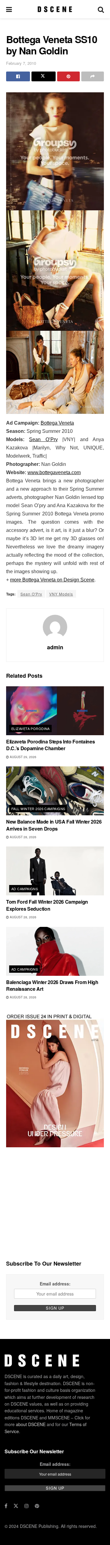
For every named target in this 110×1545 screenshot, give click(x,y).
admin (55, 647)
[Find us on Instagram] (26, 1506)
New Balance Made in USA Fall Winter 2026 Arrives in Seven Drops (53, 825)
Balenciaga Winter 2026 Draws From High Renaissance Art (52, 985)
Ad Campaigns (24, 888)
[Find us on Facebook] (6, 1506)
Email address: (55, 1284)
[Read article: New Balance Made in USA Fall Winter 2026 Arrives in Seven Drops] (55, 790)
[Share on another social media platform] (92, 76)
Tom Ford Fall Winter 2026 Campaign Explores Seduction (47, 905)
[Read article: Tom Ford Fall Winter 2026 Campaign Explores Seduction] (55, 870)
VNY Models (61, 593)
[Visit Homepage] (54, 9)
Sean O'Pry (31, 593)
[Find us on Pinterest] (37, 1506)
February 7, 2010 (21, 63)
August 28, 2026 (22, 837)
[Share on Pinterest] (68, 76)
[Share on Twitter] (43, 76)
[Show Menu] (9, 9)
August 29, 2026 (22, 757)
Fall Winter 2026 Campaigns (38, 808)
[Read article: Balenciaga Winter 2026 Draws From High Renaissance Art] (55, 951)
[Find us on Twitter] (15, 1506)
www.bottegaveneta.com (54, 472)
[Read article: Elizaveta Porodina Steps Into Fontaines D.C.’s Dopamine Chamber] (55, 710)
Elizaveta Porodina (30, 728)
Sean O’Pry (43, 439)
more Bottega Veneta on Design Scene (52, 579)
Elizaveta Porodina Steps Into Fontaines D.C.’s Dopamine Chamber (50, 745)
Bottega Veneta (57, 423)
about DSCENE (31, 1424)
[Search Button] (101, 9)
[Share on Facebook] (18, 76)
